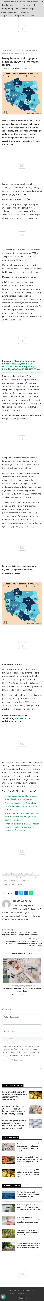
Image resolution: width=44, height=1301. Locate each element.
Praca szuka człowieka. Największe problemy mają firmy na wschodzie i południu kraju (21, 806)
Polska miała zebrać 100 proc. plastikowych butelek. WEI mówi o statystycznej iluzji (29, 1245)
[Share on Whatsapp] (31, 893)
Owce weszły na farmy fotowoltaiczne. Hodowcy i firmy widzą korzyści (28, 1232)
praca (5, 880)
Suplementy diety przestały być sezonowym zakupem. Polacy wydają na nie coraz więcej (22, 988)
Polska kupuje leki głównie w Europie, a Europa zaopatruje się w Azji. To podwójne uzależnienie (14, 1124)
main (13, 877)
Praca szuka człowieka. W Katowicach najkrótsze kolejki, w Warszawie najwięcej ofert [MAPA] (22, 826)
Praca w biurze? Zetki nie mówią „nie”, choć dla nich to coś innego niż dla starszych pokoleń (22, 816)
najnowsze (22, 877)
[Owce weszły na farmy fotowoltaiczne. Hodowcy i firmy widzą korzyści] (8, 1233)
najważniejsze (33, 877)
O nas (10, 1290)
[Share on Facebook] (16, 893)
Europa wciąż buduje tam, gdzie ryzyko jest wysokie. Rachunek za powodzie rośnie (29, 1207)
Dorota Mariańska (12, 68)
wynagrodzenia (9, 884)
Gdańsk (13, 873)
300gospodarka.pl (29, 1293)
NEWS (18, 50)
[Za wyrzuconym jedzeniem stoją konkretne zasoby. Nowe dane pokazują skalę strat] (8, 1160)
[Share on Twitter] (21, 893)
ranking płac (15, 880)
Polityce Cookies (27, 15)
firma (5, 873)
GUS (20, 873)
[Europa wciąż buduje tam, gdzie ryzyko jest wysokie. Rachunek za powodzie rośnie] (8, 1208)
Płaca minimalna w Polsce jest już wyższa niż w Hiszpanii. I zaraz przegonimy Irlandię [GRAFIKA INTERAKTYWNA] (21, 365)
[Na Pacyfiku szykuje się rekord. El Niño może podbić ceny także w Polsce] (8, 1195)
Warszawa (26, 880)
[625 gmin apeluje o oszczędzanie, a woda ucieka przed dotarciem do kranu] (8, 1220)
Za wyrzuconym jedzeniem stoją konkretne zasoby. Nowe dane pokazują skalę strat (29, 1159)
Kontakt (16, 1290)
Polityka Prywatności (28, 1290)
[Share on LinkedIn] (26, 893)
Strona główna (7, 50)
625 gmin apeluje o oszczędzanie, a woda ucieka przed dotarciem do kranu (28, 1219)
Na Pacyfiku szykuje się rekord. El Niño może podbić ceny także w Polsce (28, 1194)
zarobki (19, 884)
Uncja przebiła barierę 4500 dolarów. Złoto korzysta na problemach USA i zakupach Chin (14, 1096)
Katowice (28, 873)
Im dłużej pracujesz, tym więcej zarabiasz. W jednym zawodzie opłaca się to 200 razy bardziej (13, 1110)
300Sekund (20, 718)
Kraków (6, 877)
